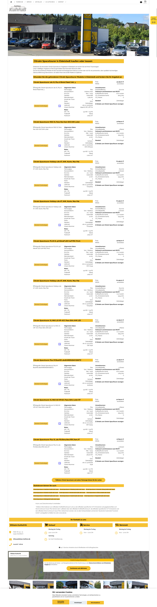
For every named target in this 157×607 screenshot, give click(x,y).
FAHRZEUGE (19, 2)
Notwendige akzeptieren (60, 602)
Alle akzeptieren (95, 602)
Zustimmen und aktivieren (78, 568)
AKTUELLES (38, 2)
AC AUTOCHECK (50, 2)
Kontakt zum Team (154, 18)
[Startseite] (145, 2)
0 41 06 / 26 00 (18, 544)
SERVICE (29, 2)
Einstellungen (78, 602)
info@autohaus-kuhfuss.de (21, 539)
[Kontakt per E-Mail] (141, 2)
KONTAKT (61, 2)
